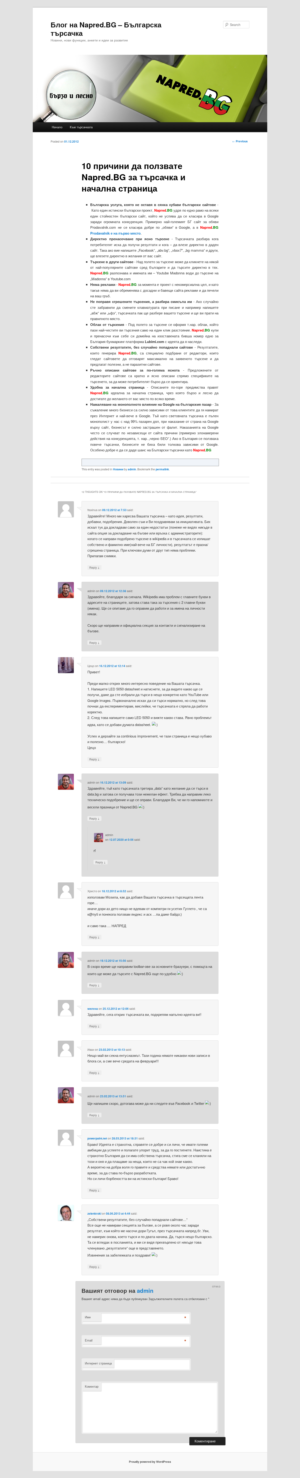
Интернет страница (98, 1363)
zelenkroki (94, 1213)
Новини (118, 469)
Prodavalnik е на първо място (115, 233)
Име (88, 1317)
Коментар (91, 1386)
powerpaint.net (97, 1138)
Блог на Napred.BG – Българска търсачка (106, 28)
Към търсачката (81, 127)
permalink (162, 469)
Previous (240, 141)
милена (92, 1008)
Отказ (216, 1286)
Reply (94, 567)
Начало (57, 127)
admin (132, 469)
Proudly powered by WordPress (150, 1462)
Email (89, 1340)
